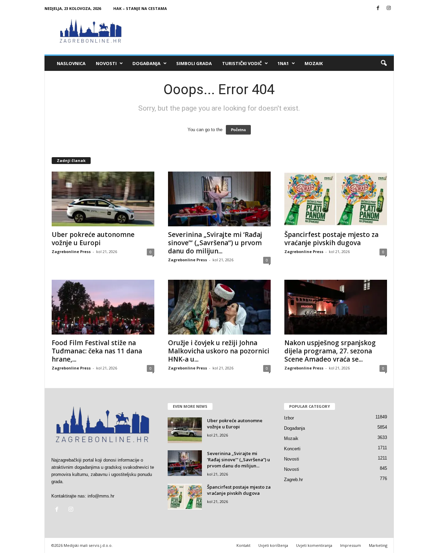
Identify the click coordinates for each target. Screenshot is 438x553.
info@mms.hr (101, 496)
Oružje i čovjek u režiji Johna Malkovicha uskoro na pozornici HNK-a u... (218, 351)
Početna (238, 130)
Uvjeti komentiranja (314, 545)
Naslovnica (71, 63)
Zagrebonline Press (71, 251)
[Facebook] (378, 8)
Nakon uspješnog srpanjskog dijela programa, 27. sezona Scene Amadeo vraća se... (330, 351)
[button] (383, 63)
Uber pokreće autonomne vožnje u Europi (93, 238)
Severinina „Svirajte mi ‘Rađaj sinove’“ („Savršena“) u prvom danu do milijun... (215, 242)
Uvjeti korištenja (273, 545)
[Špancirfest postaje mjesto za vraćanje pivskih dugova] (335, 199)
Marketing (378, 545)
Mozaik (314, 63)
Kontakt (243, 545)
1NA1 (283, 63)
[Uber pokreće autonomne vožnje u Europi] (103, 199)
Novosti (106, 63)
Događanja (146, 63)
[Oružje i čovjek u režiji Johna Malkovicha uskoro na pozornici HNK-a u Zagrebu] (219, 307)
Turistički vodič (242, 63)
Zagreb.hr (293, 479)
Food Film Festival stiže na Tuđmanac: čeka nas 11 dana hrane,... (97, 351)
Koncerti (292, 448)
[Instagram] (389, 8)
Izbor (289, 417)
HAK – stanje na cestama (140, 8)
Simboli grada (194, 63)
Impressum (350, 545)
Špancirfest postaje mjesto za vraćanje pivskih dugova (331, 238)
